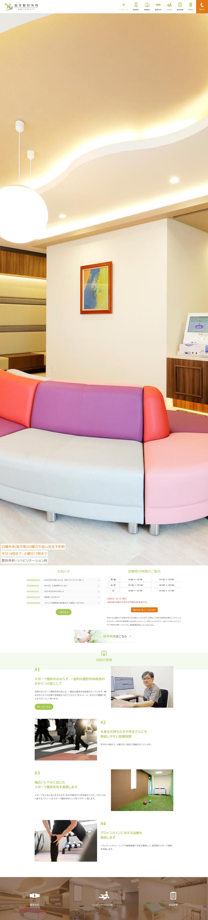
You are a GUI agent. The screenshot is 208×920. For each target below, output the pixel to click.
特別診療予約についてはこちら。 (142, 625)
